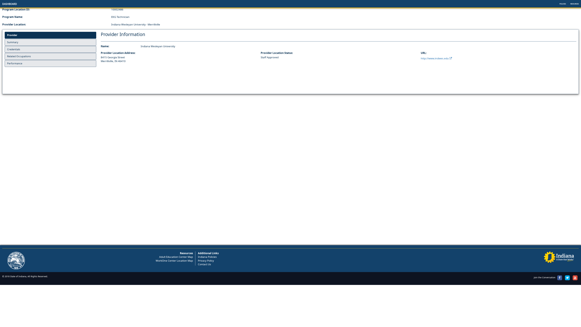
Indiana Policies (207, 257)
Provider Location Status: (277, 53)
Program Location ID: (16, 9)
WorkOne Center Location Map (174, 260)
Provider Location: (14, 24)
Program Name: (12, 17)
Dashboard (9, 4)
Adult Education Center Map (176, 257)
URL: (424, 53)
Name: (105, 46)
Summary (12, 42)
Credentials (13, 49)
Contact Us (204, 264)
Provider (12, 35)
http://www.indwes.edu (435, 58)
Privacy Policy (206, 260)
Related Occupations (19, 56)
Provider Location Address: (118, 53)
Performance (14, 63)
